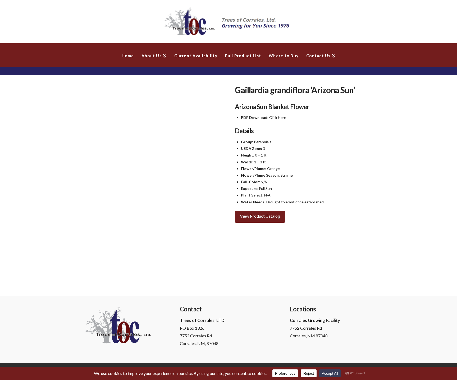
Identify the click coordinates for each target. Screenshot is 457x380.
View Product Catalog (260, 215)
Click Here (277, 117)
